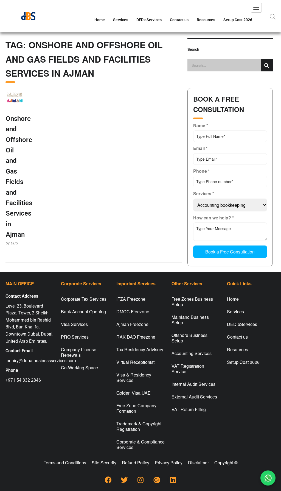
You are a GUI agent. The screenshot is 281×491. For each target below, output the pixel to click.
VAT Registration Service (188, 369)
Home (99, 20)
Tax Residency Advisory (139, 349)
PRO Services (75, 337)
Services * (203, 193)
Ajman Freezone (132, 324)
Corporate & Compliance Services (140, 444)
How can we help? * (213, 217)
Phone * (201, 171)
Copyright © (226, 462)
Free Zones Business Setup (192, 302)
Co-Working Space (79, 367)
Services (120, 20)
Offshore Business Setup (189, 338)
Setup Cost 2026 (237, 20)
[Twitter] (124, 480)
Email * (200, 148)
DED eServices (149, 20)
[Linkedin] (172, 480)
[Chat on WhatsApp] (268, 478)
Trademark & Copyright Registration (138, 426)
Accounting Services (192, 353)
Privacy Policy (168, 462)
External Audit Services (194, 397)
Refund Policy (135, 462)
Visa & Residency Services (133, 377)
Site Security (104, 462)
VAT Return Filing (189, 409)
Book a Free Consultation (230, 252)
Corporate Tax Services (83, 299)
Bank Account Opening (83, 311)
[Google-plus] (156, 480)
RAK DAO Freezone (135, 337)
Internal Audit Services (193, 384)
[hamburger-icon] (256, 8)
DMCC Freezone (132, 311)
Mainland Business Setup (190, 320)
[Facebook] (108, 480)
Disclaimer (198, 462)
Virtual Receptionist (135, 362)
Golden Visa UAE (133, 393)
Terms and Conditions (65, 462)
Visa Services (74, 324)
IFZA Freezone (130, 299)
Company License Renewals (78, 352)
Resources (206, 20)
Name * (200, 125)
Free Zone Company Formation (136, 408)
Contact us (179, 20)
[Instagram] (140, 480)
